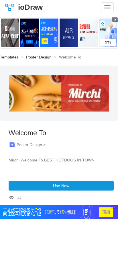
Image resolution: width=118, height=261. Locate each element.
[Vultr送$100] (68, 33)
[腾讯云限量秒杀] (29, 33)
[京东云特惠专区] (88, 33)
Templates (9, 57)
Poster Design (39, 57)
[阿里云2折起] (49, 33)
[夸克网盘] (108, 33)
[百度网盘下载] (10, 33)
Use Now (61, 185)
